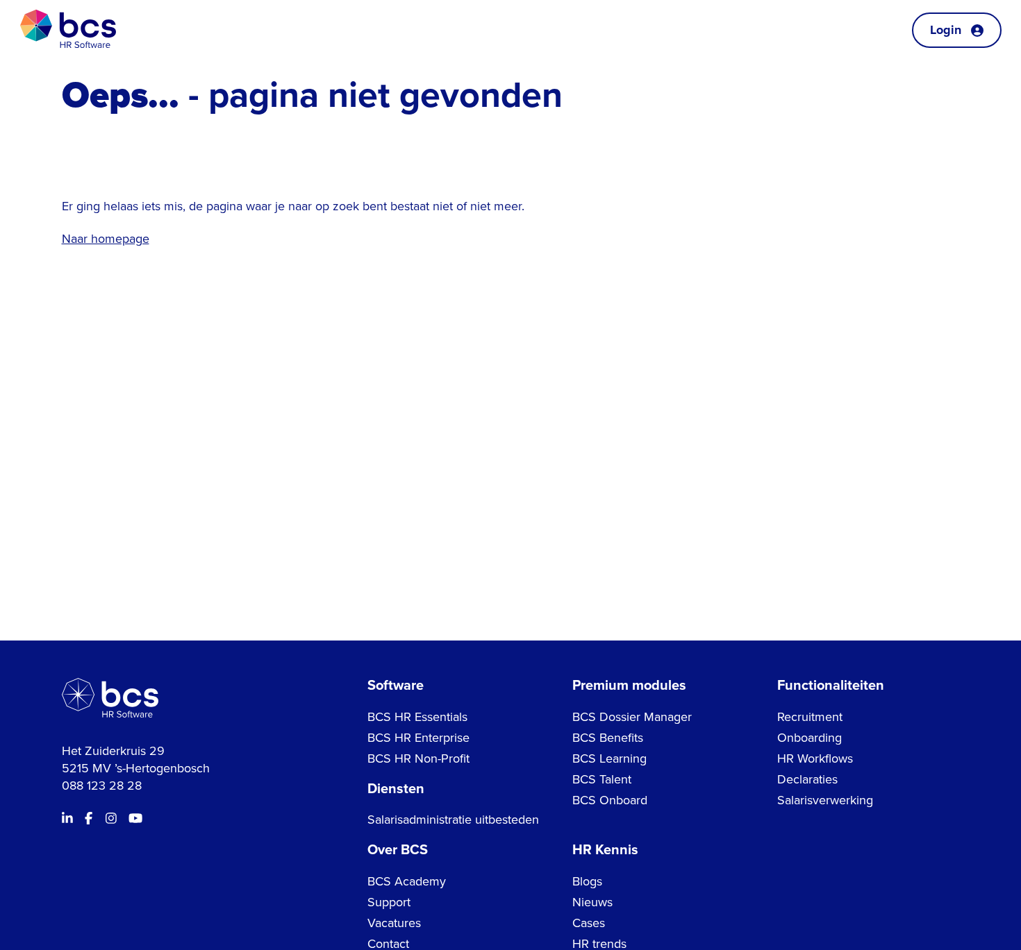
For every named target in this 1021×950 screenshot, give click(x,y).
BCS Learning (609, 758)
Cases (588, 923)
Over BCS (397, 850)
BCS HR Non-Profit (418, 758)
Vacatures (394, 923)
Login (945, 29)
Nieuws (592, 902)
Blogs (587, 881)
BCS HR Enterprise (418, 737)
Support (388, 902)
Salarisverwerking (825, 800)
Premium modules (629, 685)
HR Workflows (815, 758)
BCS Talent (601, 779)
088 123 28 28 (102, 785)
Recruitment (809, 716)
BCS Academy (406, 881)
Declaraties (807, 779)
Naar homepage (105, 238)
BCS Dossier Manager (632, 716)
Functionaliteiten (830, 685)
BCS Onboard (609, 800)
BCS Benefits (607, 737)
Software (395, 685)
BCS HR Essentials (417, 716)
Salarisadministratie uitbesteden (453, 819)
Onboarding (809, 737)
